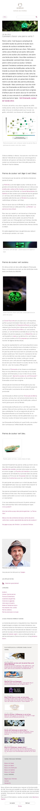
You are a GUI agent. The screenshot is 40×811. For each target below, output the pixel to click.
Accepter (12, 803)
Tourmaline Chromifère (16, 329)
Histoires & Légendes (8, 601)
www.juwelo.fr (6, 507)
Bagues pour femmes (10, 779)
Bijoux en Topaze (9, 772)
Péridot (23, 198)
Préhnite (6, 184)
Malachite (29, 334)
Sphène (4, 193)
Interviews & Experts (8, 603)
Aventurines (13, 478)
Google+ (23, 572)
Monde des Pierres (20, 6)
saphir (16, 634)
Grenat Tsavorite (9, 320)
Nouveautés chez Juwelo (9, 607)
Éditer (20, 806)
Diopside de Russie (23, 325)
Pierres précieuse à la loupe (10, 612)
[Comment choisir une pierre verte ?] (20, 33)
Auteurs (4, 592)
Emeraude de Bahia (30, 396)
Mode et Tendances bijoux (9, 605)
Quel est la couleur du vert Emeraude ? (25, 376)
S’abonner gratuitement (12, 583)
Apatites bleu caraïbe (9, 469)
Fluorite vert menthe (22, 471)
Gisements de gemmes (8, 598)
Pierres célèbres (7, 610)
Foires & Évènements (8, 596)
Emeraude (14, 369)
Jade (14, 336)
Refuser (27, 803)
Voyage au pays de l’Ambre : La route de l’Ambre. (17, 524)
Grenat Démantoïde (28, 191)
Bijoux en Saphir (9, 765)
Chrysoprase (23, 338)
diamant (11, 634)
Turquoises (22, 476)
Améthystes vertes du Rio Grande (13, 189)
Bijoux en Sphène (9, 770)
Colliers (6, 781)
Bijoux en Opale (9, 763)
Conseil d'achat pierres (8, 594)
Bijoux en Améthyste (10, 767)
